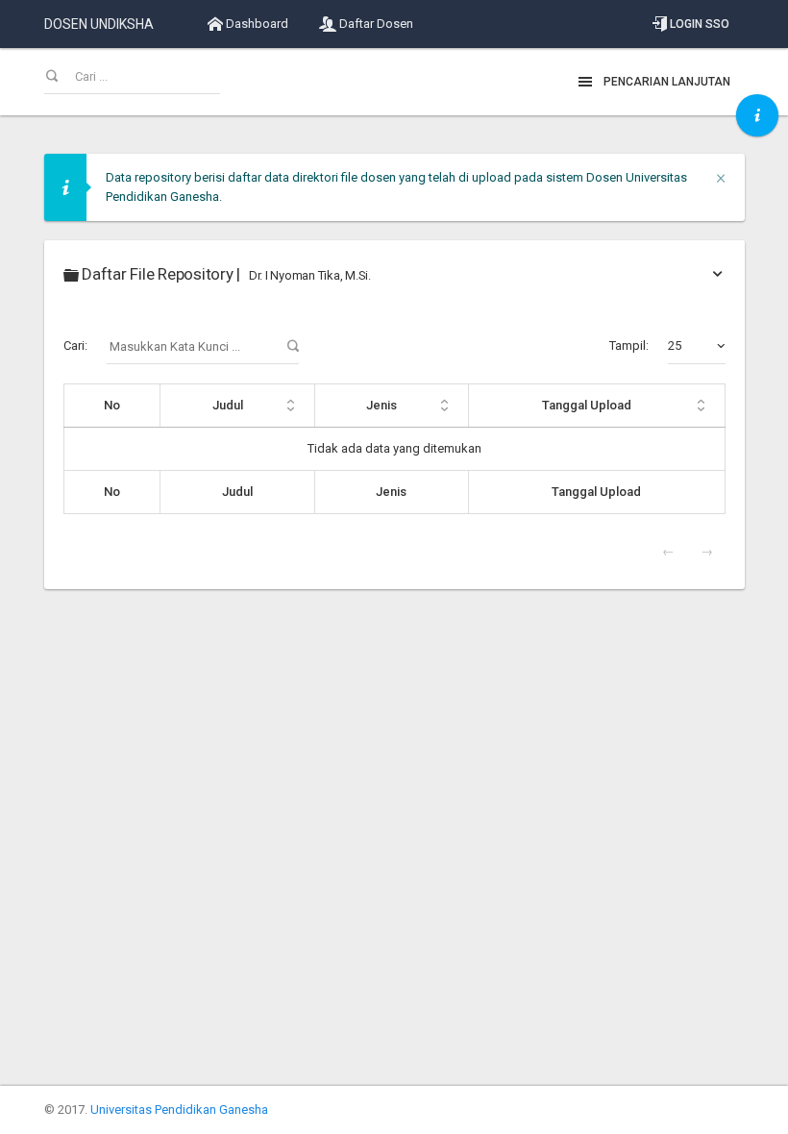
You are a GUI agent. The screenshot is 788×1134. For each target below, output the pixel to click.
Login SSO (698, 24)
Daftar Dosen (374, 23)
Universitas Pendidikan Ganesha (179, 1109)
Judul (227, 405)
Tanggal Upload (586, 405)
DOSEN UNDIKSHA (99, 24)
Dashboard (255, 23)
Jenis (381, 405)
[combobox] (697, 346)
